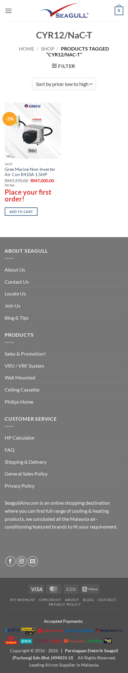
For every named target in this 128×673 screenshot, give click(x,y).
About (72, 599)
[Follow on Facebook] (10, 561)
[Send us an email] (33, 561)
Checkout (50, 599)
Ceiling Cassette (22, 389)
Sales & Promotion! (25, 353)
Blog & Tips (17, 318)
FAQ (10, 450)
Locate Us (15, 293)
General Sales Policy (26, 473)
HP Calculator (20, 438)
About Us (15, 269)
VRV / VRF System (24, 366)
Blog (88, 599)
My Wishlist (22, 599)
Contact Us (17, 282)
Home (26, 48)
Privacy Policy (19, 486)
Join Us (13, 305)
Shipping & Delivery (26, 462)
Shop (47, 48)
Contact (107, 599)
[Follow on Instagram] (21, 561)
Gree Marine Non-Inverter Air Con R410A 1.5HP (30, 172)
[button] (8, 10)
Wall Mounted (20, 377)
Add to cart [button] (21, 212)
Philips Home (19, 402)
